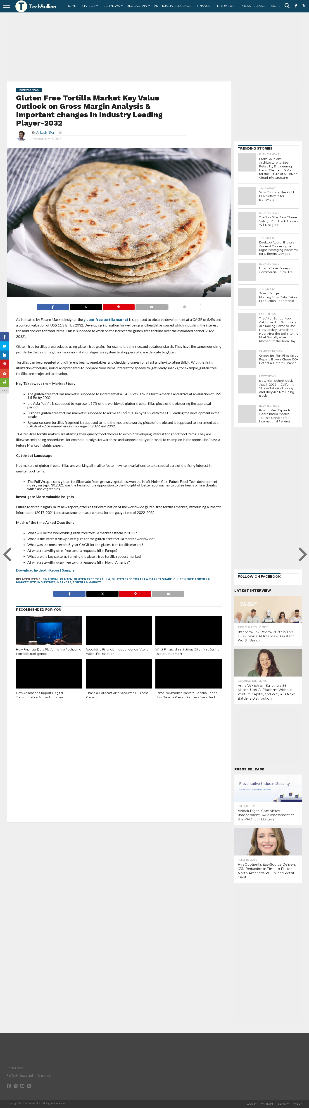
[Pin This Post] (118, 306)
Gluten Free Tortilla (92, 579)
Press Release (253, 5)
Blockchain (137, 5)
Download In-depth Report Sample (45, 570)
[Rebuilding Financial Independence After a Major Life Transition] (119, 635)
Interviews (225, 5)
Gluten (66, 579)
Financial (51, 579)
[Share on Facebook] (53, 306)
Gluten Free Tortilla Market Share (142, 579)
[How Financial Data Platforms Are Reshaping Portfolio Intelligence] (49, 635)
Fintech (88, 5)
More (275, 5)
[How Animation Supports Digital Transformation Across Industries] (49, 679)
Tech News (111, 5)
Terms (297, 1104)
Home (71, 5)
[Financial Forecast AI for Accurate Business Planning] (119, 679)
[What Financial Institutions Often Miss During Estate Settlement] (188, 635)
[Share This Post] (85, 306)
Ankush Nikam (46, 132)
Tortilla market (87, 582)
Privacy (283, 1104)
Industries (46, 582)
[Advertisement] (154, 46)
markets (64, 582)
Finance (203, 5)
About (252, 1104)
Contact (267, 1104)
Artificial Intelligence (172, 5)
